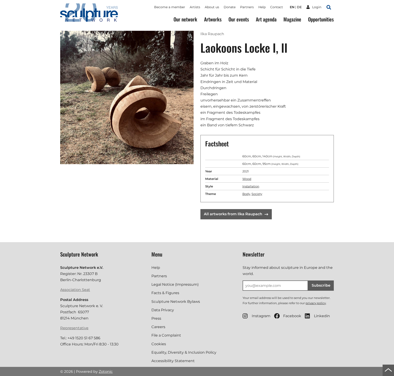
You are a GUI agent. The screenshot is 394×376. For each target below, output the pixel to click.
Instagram (261, 316)
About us (212, 7)
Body (246, 194)
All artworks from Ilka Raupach (233, 214)
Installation (250, 186)
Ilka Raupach (212, 34)
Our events (238, 19)
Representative (74, 328)
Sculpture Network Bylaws (175, 301)
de (299, 7)
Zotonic (106, 371)
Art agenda (266, 19)
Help (262, 7)
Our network (185, 19)
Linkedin (322, 316)
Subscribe (321, 285)
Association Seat (75, 290)
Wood (246, 179)
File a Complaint (166, 335)
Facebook (292, 316)
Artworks (213, 19)
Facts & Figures (165, 293)
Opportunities (321, 19)
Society (256, 194)
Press (156, 318)
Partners (247, 7)
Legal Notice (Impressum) (175, 284)
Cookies (158, 344)
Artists (195, 7)
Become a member (169, 7)
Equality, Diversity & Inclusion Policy (183, 352)
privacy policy (316, 303)
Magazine (292, 19)
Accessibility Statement (173, 361)
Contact (276, 7)
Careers (158, 327)
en (292, 7)
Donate (230, 7)
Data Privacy (162, 310)
